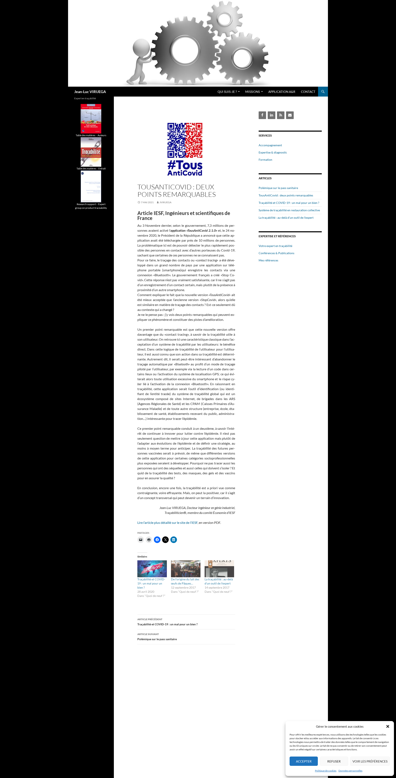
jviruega (165, 202)
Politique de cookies (325, 770)
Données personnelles (350, 770)
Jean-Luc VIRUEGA (90, 91)
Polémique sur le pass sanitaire (157, 637)
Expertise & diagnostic (273, 152)
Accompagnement (270, 145)
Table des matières (85, 135)
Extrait (102, 168)
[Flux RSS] (280, 115)
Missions (252, 91)
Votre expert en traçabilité (275, 246)
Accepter (304, 761)
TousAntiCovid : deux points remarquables (286, 195)
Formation (265, 159)
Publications (286, 253)
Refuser (334, 761)
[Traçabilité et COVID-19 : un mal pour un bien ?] (152, 568)
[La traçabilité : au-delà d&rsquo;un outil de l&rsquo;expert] (219, 568)
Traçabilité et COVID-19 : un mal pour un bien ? (151, 583)
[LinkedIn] (271, 115)
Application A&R (281, 91)
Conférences (267, 253)
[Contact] (289, 115)
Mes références (268, 260)
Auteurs (102, 135)
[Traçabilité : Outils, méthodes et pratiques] (91, 151)
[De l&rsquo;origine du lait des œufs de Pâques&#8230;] (185, 568)
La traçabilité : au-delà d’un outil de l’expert (286, 217)
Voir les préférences (370, 761)
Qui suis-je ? (227, 91)
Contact (308, 91)
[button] (388, 726)
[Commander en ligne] (91, 118)
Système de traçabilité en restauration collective (289, 210)
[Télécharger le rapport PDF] (91, 186)
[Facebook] (262, 115)
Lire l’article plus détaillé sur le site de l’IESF (167, 522)
